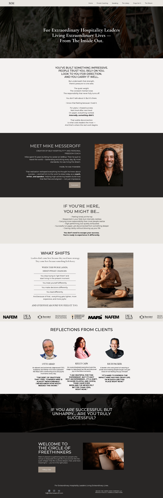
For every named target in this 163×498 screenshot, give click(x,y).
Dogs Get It (137, 3)
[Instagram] (54, 490)
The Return (148, 3)
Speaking (115, 3)
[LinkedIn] (49, 490)
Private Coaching (102, 3)
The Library (125, 3)
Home (90, 3)
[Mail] (59, 490)
